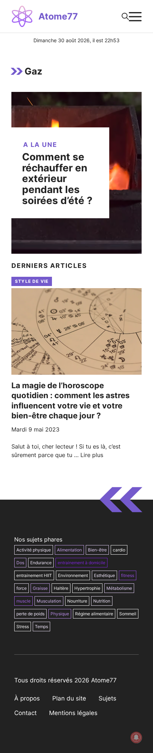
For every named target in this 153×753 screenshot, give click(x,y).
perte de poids (30, 613)
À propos (27, 698)
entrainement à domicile (81, 562)
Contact (25, 712)
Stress (22, 626)
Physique (60, 613)
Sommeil (127, 613)
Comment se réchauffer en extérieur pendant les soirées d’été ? (57, 179)
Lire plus (91, 454)
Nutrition (101, 601)
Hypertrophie (87, 588)
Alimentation (69, 550)
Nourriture (77, 601)
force (21, 588)
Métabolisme (119, 588)
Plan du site (69, 698)
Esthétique (104, 575)
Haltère (61, 588)
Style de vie (31, 281)
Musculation (49, 601)
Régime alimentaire (94, 613)
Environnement (73, 575)
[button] (125, 16)
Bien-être (97, 550)
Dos (20, 562)
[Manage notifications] (136, 737)
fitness (127, 575)
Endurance (41, 562)
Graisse (40, 588)
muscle (23, 601)
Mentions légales (73, 712)
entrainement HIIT (34, 575)
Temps (41, 626)
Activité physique (33, 550)
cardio (119, 550)
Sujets (107, 698)
